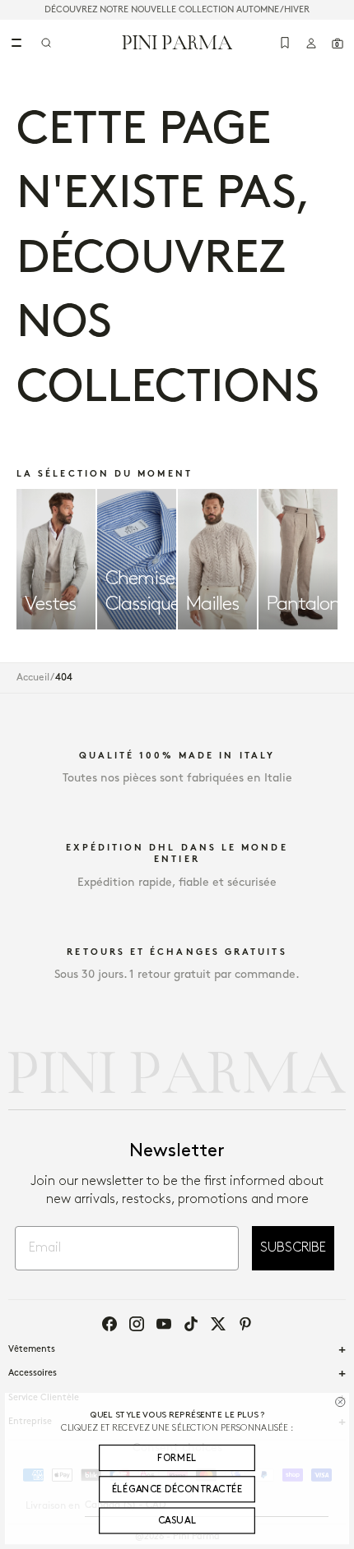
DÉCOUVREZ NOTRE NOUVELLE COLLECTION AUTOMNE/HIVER (177, 10)
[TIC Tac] (191, 1323)
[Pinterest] (245, 1323)
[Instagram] (136, 1323)
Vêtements (31, 1349)
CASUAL (177, 1520)
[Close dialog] (340, 1402)
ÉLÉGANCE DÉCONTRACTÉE (177, 1489)
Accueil (32, 677)
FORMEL (177, 1458)
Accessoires (32, 1373)
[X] (218, 1323)
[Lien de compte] (311, 42)
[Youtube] (163, 1323)
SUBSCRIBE (293, 1248)
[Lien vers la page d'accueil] (177, 41)
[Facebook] (109, 1323)
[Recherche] (46, 43)
